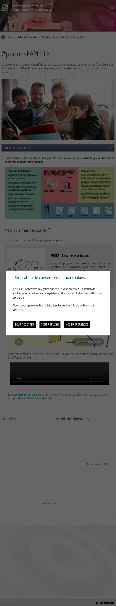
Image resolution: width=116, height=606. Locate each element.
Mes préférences (77, 324)
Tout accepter (24, 324)
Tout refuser (50, 324)
